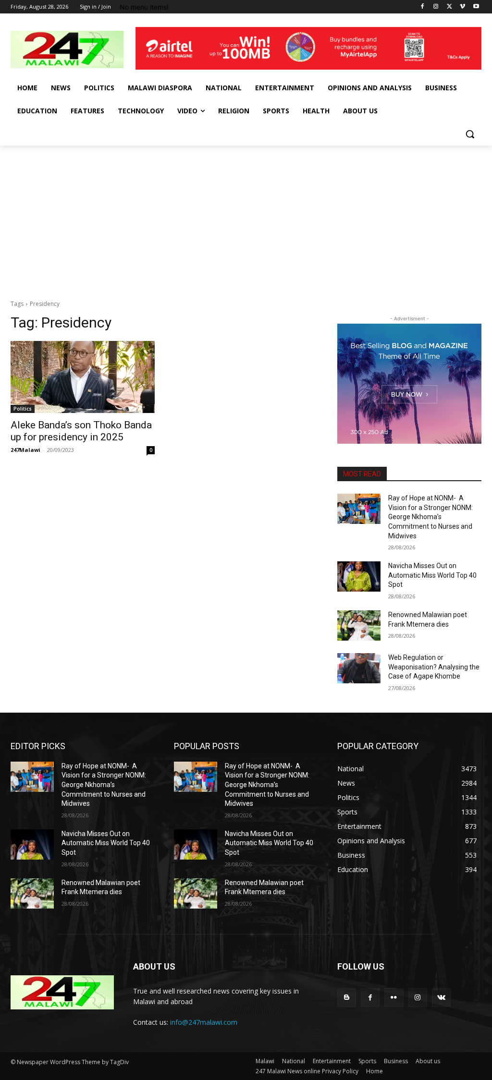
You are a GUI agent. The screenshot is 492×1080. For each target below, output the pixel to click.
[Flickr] (393, 997)
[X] (449, 6)
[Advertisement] (246, 217)
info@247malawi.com (203, 1022)
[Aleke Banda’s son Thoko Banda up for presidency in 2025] (83, 377)
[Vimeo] (462, 6)
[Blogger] (346, 997)
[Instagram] (436, 6)
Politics (22, 408)
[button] (469, 134)
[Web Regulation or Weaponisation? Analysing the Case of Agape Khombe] (359, 668)
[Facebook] (422, 6)
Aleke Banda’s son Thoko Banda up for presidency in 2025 (81, 431)
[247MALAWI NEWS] (67, 49)
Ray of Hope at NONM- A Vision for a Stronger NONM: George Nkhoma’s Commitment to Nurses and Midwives (430, 516)
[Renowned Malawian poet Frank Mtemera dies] (359, 625)
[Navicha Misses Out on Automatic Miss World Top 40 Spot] (359, 576)
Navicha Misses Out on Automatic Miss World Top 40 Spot (432, 575)
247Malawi (25, 449)
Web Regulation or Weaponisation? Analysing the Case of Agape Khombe (434, 667)
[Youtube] (475, 6)
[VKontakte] (441, 997)
